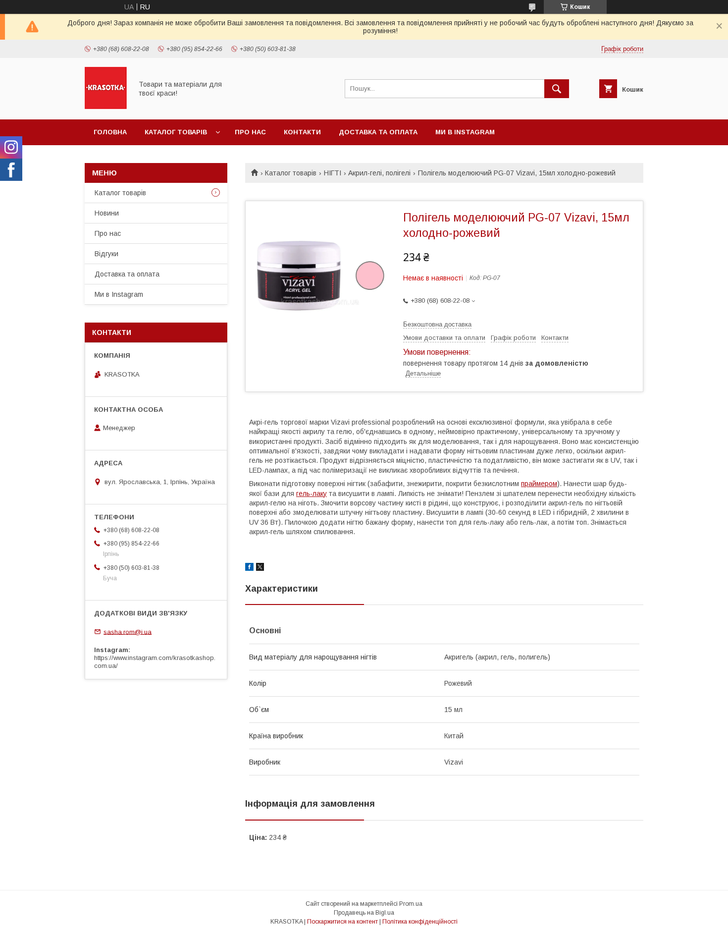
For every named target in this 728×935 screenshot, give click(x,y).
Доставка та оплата (378, 132)
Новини (107, 213)
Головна (110, 132)
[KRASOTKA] (106, 106)
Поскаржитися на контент (342, 921)
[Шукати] (556, 88)
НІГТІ (332, 173)
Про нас (250, 132)
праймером (539, 484)
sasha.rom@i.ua (128, 631)
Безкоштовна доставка (437, 324)
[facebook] (249, 568)
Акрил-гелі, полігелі (379, 173)
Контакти (302, 132)
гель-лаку (311, 493)
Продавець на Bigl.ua (364, 912)
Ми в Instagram (465, 132)
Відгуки (106, 254)
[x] (260, 568)
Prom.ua (410, 903)
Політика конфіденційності (420, 921)
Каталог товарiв (176, 132)
